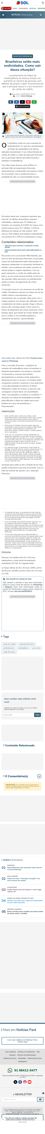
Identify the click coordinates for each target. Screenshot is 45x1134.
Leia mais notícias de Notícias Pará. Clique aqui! (22, 1041)
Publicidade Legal (35, 1058)
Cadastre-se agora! (37, 715)
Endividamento (8, 648)
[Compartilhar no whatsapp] (34, 102)
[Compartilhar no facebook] (16, 102)
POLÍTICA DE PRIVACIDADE (26, 1055)
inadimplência (23, 648)
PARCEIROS (22, 1058)
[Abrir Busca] (43, 2)
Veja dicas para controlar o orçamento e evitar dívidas (21, 246)
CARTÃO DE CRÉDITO (9, 644)
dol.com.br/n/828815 (23, 591)
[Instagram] (25, 1082)
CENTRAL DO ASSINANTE (26, 1052)
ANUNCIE (12, 1055)
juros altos (36, 648)
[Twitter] (15, 1082)
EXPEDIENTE (22, 1062)
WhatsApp (37, 584)
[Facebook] (20, 1082)
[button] (23, 8)
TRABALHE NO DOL (10, 1058)
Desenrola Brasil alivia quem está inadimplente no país (23, 251)
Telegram (8, 587)
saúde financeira (9, 652)
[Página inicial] (3, 15)
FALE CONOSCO (10, 1052)
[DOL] (22, 3)
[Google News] (22, 106)
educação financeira (26, 644)
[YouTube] (29, 1082)
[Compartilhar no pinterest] (28, 102)
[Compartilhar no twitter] (22, 102)
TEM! (38, 1052)
